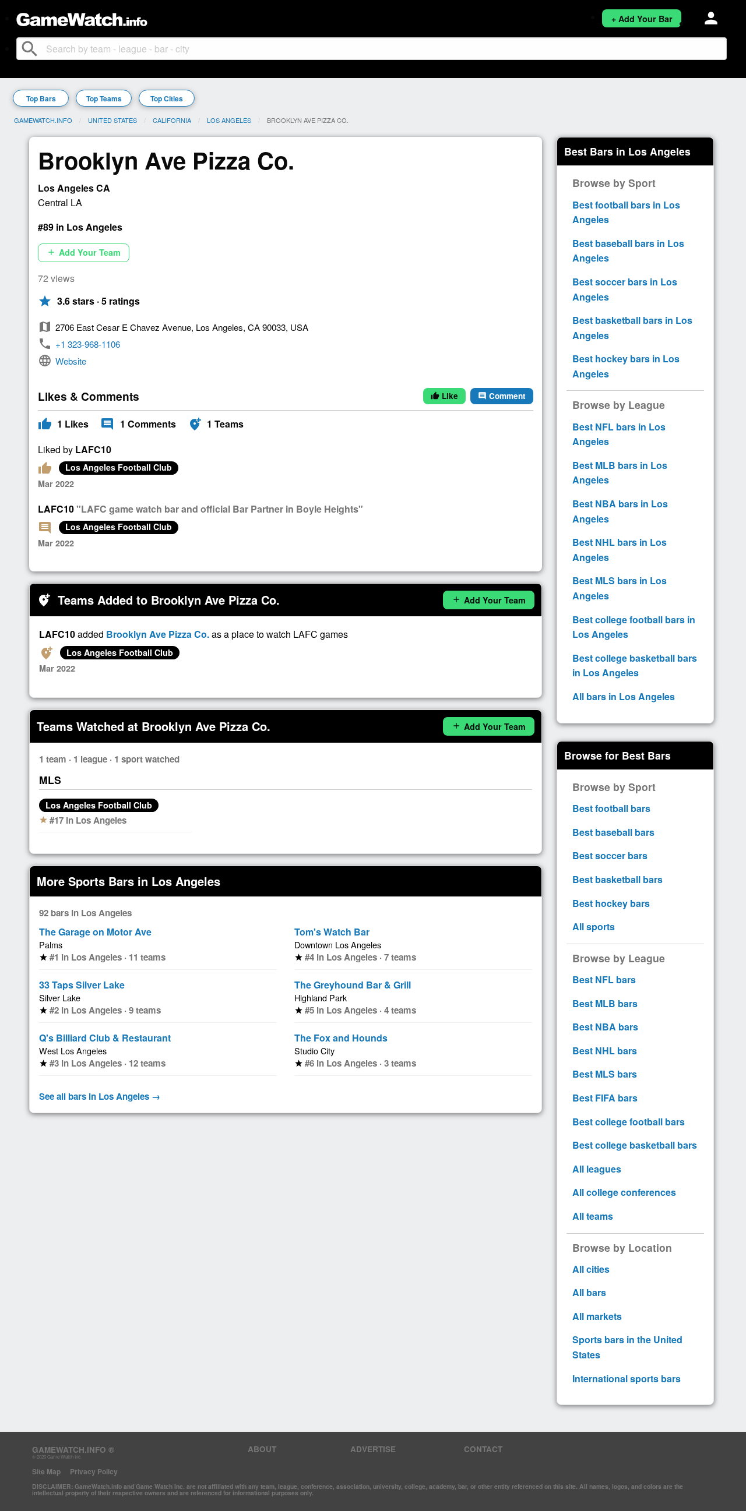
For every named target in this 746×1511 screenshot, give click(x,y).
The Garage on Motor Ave (95, 931)
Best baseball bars (613, 832)
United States (112, 120)
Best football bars (611, 808)
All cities (591, 1269)
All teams (592, 1216)
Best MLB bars (605, 1003)
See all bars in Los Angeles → (99, 1096)
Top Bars (41, 98)
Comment (502, 395)
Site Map (46, 1471)
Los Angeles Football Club (118, 467)
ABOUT (262, 1448)
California (172, 120)
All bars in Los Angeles (623, 696)
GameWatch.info (43, 120)
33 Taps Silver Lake (82, 984)
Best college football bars (628, 1121)
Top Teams (104, 98)
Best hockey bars (611, 903)
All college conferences (624, 1192)
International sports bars (626, 1378)
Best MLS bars (604, 1074)
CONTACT (483, 1448)
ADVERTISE (373, 1448)
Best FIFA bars (605, 1097)
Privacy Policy (94, 1471)
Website (70, 360)
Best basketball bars (617, 879)
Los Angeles (229, 120)
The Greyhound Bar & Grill (352, 984)
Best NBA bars (605, 1026)
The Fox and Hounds (341, 1037)
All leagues (596, 1168)
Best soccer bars (610, 855)
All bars (589, 1292)
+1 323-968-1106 (87, 343)
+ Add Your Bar (642, 18)
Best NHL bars (604, 1050)
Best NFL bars (604, 979)
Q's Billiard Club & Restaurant (105, 1037)
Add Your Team (84, 252)
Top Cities (166, 98)
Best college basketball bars (634, 1145)
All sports (593, 926)
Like (444, 395)
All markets (597, 1316)
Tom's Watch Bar (332, 931)
